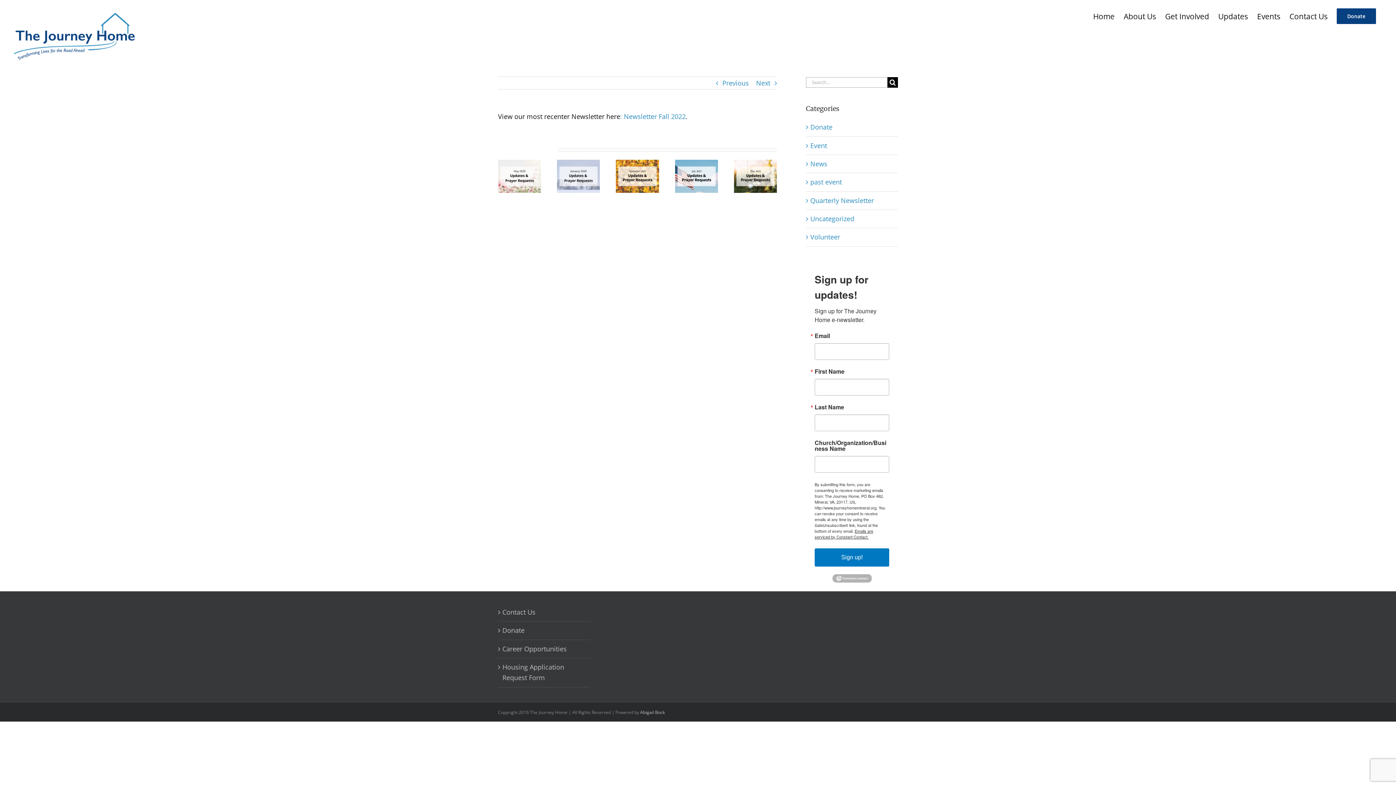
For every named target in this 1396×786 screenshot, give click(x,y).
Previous (735, 83)
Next (763, 83)
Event (818, 145)
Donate (821, 127)
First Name (830, 371)
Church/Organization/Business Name (850, 446)
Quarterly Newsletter (842, 200)
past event (826, 182)
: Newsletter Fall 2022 (653, 116)
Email (822, 336)
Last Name (829, 407)
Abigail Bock (652, 712)
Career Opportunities (534, 648)
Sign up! (852, 557)
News (818, 163)
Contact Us (518, 612)
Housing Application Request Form (533, 672)
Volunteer (825, 237)
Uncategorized (832, 218)
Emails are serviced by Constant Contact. (844, 534)
